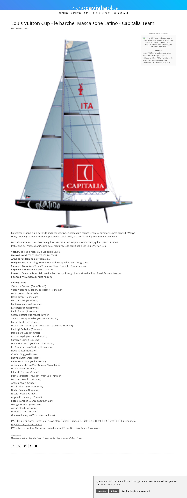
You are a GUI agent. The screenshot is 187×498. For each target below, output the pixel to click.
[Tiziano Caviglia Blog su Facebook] (112, 13)
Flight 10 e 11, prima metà (122, 420)
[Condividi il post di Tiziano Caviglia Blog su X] (19, 447)
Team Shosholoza (90, 428)
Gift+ (87, 13)
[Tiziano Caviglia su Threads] (115, 13)
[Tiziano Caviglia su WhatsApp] (127, 13)
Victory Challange (36, 428)
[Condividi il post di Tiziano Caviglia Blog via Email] (36, 447)
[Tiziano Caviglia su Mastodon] (121, 13)
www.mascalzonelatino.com (37, 276)
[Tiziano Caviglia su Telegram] (118, 13)
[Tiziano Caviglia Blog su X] (96, 13)
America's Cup (69, 438)
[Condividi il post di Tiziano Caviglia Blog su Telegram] (31, 447)
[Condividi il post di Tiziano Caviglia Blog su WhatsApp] (25, 447)
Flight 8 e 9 (101, 420)
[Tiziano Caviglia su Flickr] (103, 13)
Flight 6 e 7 (88, 420)
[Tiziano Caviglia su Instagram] (106, 13)
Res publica (16, 28)
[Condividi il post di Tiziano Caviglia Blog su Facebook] (14, 447)
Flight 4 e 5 (75, 420)
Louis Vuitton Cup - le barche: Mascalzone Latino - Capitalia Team (82, 23)
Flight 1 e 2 (40, 420)
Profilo (63, 13)
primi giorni (27, 420)
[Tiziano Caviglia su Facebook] (99, 13)
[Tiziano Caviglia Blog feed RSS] (93, 13)
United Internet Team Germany (63, 428)
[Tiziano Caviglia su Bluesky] (124, 13)
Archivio (76, 13)
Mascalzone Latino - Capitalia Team (26, 438)
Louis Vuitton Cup (52, 438)
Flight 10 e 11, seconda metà (26, 424)
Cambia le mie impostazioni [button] (136, 491)
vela (80, 438)
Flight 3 (65, 420)
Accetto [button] (102, 491)
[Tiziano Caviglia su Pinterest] (109, 13)
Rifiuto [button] (114, 491)
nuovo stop (54, 420)
